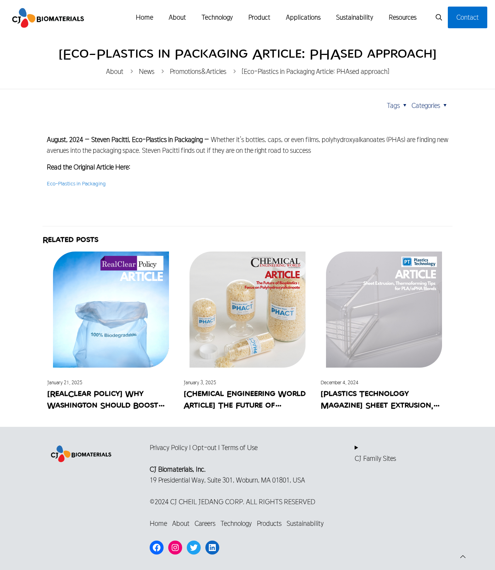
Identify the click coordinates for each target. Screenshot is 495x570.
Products (269, 523)
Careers (205, 523)
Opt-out (204, 447)
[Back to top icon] (463, 556)
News (146, 71)
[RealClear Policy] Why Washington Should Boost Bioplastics (102, 405)
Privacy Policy (169, 447)
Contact (467, 17)
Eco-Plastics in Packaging (76, 183)
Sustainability (305, 523)
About (114, 71)
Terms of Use (239, 447)
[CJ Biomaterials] (48, 17)
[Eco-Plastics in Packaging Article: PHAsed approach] (315, 71)
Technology (236, 523)
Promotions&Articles (198, 71)
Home (158, 523)
